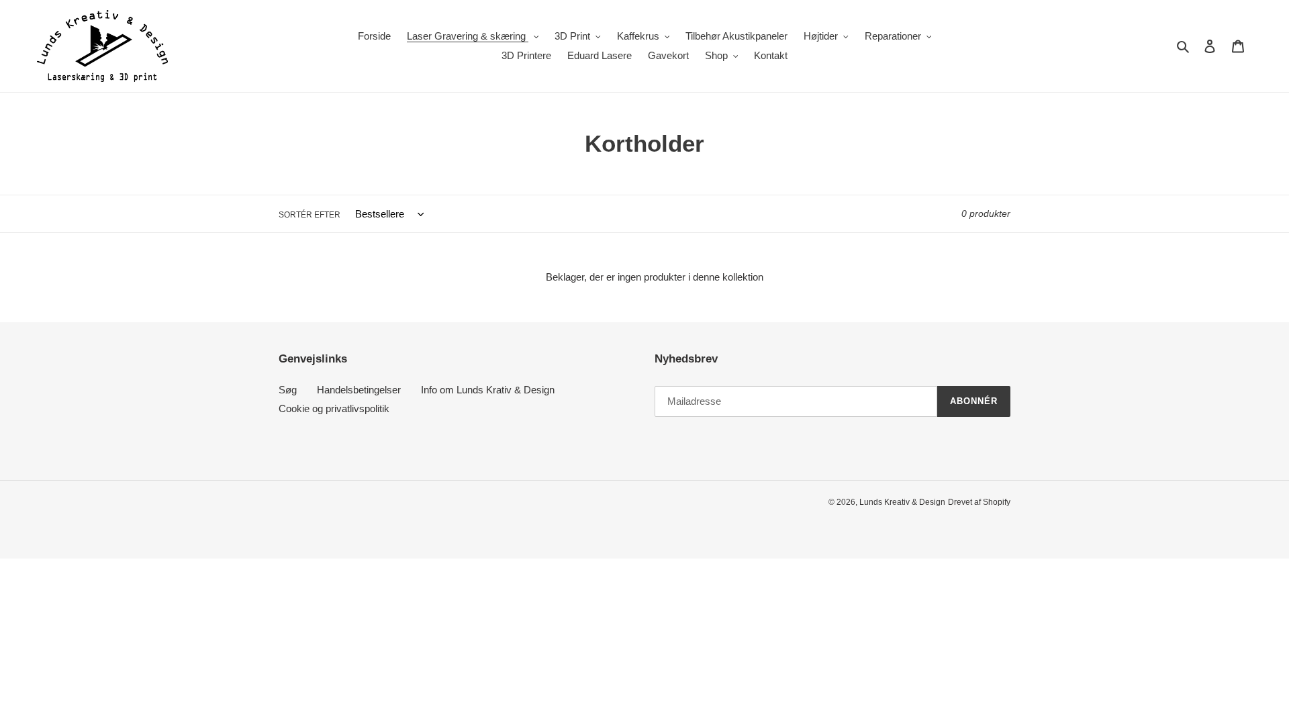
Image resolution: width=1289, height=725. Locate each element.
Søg (288, 389)
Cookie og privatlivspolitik (334, 408)
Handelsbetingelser (359, 389)
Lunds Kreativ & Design (902, 502)
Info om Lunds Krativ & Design (488, 389)
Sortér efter (309, 215)
